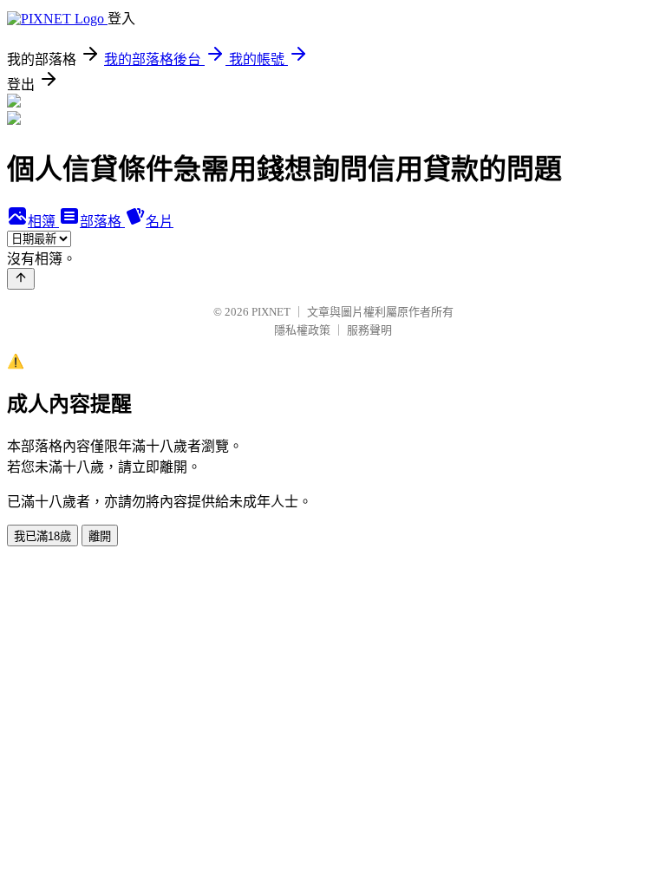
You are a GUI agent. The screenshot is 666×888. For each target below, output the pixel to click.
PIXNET (271, 311)
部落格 (102, 221)
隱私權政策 (302, 329)
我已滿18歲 (42, 536)
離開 (99, 536)
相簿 (43, 221)
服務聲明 (369, 329)
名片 (159, 221)
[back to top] (21, 279)
